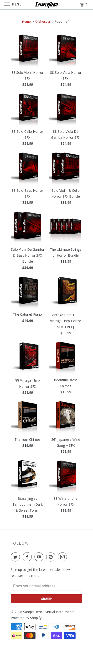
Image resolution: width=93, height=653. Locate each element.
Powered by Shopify (26, 618)
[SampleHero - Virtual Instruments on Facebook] (28, 556)
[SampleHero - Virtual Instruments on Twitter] (16, 556)
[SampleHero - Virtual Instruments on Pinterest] (51, 556)
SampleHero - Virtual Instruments (48, 612)
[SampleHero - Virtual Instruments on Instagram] (63, 556)
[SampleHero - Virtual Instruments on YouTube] (39, 556)
